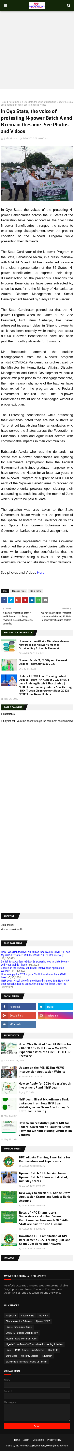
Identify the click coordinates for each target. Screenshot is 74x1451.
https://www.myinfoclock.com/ (53, 1445)
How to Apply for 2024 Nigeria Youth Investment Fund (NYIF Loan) (45, 1086)
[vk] (18, 1024)
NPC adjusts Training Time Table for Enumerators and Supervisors (44, 1159)
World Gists (11, 1356)
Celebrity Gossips (29, 1356)
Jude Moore (10, 138)
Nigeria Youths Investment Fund (21, 1338)
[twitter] (55, 1006)
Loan (8, 1350)
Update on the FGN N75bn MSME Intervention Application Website (42, 1070)
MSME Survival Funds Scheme (29, 1350)
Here (40, 572)
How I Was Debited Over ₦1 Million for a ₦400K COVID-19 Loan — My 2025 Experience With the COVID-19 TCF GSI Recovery (37, 953)
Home (4, 102)
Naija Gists (14, 102)
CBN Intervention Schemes (19, 1321)
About (26, 1439)
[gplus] (18, 1015)
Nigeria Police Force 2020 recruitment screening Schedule (34, 1344)
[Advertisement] (37, 47)
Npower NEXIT (43, 1321)
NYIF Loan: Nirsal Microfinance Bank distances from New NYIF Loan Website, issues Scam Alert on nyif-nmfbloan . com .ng (35, 982)
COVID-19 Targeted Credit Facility (22, 1333)
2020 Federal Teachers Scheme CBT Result (26, 1361)
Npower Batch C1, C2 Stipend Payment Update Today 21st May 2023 (43, 662)
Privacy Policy (54, 1439)
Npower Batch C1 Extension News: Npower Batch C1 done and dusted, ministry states (43, 1177)
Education (47, 1356)
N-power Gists (18, 591)
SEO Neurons (22, 1445)
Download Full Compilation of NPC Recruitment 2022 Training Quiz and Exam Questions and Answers (44, 1240)
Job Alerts (43, 1315)
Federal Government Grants (19, 1327)
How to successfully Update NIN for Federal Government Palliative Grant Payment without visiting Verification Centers (45, 1129)
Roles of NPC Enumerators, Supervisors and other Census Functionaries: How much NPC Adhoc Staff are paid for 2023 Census (45, 1218)
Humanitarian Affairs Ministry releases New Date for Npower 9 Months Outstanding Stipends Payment (44, 645)
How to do (53, 1350)
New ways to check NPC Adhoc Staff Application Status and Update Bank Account (44, 1197)
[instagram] (55, 1015)
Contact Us (38, 1439)
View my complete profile (12, 929)
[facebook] (18, 1006)
